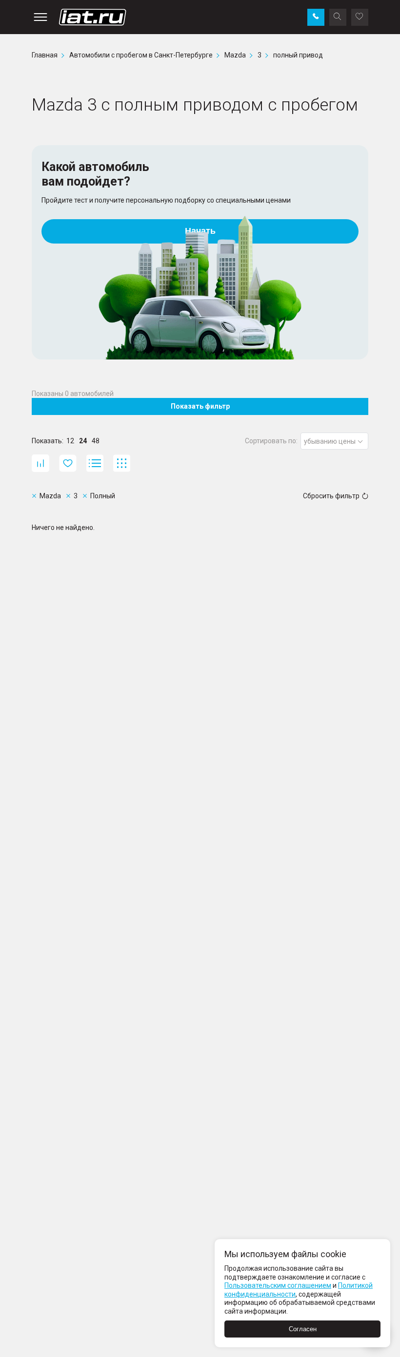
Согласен (303, 1329)
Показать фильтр (200, 406)
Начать (200, 231)
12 (70, 441)
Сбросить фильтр (331, 496)
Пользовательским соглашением (277, 1285)
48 (96, 441)
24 (83, 441)
